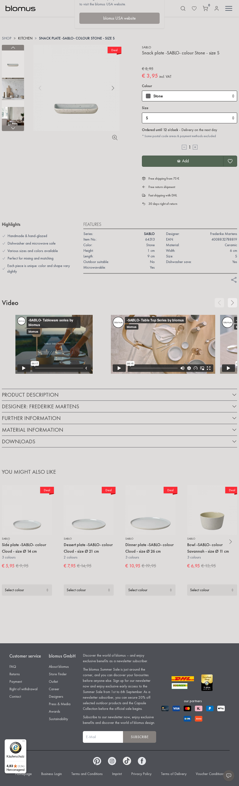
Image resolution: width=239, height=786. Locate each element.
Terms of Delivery (173, 773)
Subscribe (139, 736)
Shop (6, 38)
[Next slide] (13, 128)
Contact (15, 696)
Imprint (117, 773)
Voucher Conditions (210, 773)
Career (54, 688)
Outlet (53, 681)
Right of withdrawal (23, 688)
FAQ (12, 666)
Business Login (51, 773)
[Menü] (23, 742)
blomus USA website (119, 18)
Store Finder (58, 674)
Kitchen (25, 38)
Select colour (14, 589)
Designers (56, 696)
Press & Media (59, 703)
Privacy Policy (141, 773)
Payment (15, 681)
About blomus (59, 666)
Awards (54, 711)
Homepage (23, 773)
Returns (14, 674)
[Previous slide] (13, 47)
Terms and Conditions (87, 773)
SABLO (146, 47)
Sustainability (58, 718)
